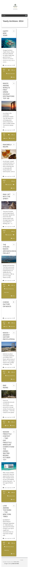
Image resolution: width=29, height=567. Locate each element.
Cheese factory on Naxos (7, 304)
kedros (13, 77)
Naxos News (12, 138)
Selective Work (15, 563)
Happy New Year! (5, 33)
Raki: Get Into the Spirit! (6, 196)
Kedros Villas (16, 561)
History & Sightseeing (9, 288)
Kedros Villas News (11, 73)
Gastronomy (9, 184)
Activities (13, 425)
